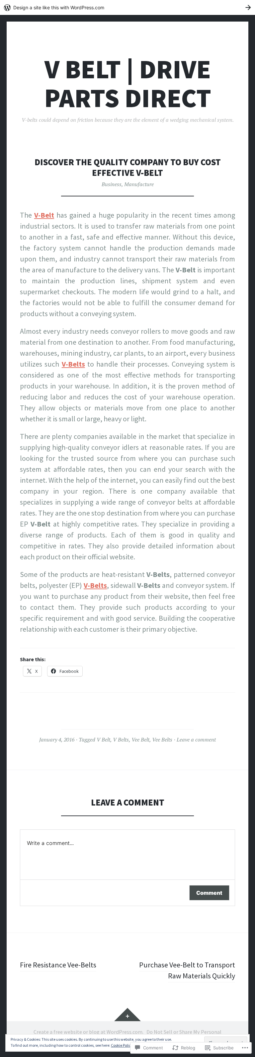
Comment (209, 892)
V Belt (103, 739)
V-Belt (44, 215)
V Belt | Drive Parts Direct (127, 83)
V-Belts (73, 364)
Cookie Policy (122, 1045)
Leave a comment (196, 739)
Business (112, 184)
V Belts (121, 739)
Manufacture (139, 184)
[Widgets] (127, 1014)
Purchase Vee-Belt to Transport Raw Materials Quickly (187, 970)
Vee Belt (140, 739)
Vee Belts (162, 739)
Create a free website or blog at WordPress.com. (88, 1031)
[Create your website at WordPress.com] (127, 7)
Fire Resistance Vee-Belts (58, 964)
